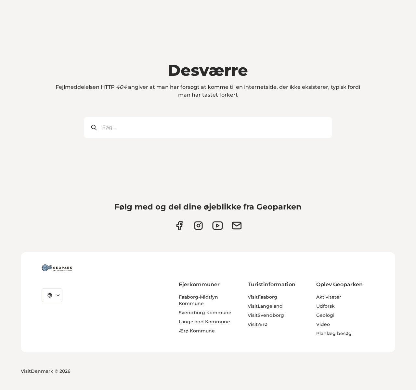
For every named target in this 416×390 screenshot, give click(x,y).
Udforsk (325, 306)
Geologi (325, 315)
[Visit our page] (198, 225)
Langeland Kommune (204, 322)
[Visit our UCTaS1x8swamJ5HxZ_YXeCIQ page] (217, 225)
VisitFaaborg (262, 297)
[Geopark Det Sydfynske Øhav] (57, 268)
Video (323, 324)
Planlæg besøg (334, 333)
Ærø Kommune (197, 331)
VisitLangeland (265, 306)
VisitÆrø (257, 324)
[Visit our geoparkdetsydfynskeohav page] (179, 225)
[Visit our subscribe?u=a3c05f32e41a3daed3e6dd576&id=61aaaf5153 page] (236, 225)
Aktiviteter (328, 297)
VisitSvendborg (266, 315)
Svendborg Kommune (205, 313)
